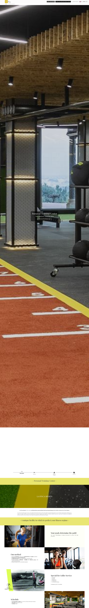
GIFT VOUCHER (50, 1)
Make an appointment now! (63, 1)
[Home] (7, 1)
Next (87, 216)
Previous (1, 216)
